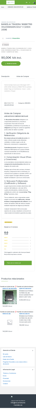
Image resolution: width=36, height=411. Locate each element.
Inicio (2, 7)
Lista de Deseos (7, 356)
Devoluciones (6, 381)
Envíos (4, 375)
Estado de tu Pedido (8, 359)
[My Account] (30, 2)
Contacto (5, 383)
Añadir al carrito (11, 63)
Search (27, 2)
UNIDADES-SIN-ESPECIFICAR (15, 7)
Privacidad (6, 378)
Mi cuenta (5, 354)
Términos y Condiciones (9, 373)
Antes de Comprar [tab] (22, 76)
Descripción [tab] (5, 76)
